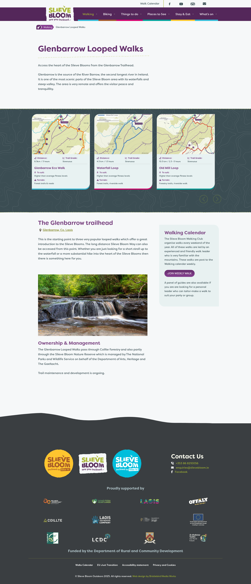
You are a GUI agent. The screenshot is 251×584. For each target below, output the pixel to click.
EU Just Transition (107, 565)
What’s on (206, 14)
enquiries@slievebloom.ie (192, 467)
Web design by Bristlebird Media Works (154, 576)
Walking (88, 14)
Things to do (129, 14)
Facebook (181, 471)
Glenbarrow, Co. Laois (58, 230)
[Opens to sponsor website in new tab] (59, 463)
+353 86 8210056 (187, 463)
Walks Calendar (84, 565)
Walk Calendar (149, 3)
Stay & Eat (182, 14)
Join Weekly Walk (179, 273)
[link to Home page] (38, 27)
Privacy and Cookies (164, 565)
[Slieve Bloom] (59, 12)
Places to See (156, 14)
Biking (107, 14)
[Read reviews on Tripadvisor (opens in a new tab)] (193, 3)
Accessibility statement (135, 565)
